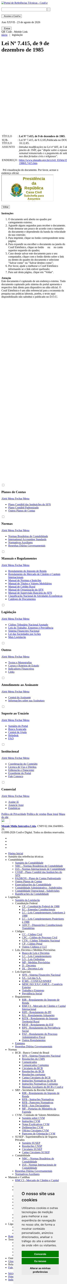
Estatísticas (14, 808)
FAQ (11, 738)
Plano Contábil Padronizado (23, 507)
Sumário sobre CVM (33, 1118)
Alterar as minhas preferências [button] (40, 1270)
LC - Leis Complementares (36, 956)
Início (11, 1273)
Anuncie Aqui (16, 805)
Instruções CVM (31, 1121)
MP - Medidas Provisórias (36, 962)
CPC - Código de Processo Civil (39, 937)
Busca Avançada (17, 729)
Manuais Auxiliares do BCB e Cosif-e (42, 1086)
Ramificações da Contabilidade (32, 893)
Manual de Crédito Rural (21, 586)
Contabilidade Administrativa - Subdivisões (38, 887)
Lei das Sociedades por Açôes (24, 633)
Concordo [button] (40, 1254)
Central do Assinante (19, 697)
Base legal (52, 814)
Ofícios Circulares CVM (35, 1130)
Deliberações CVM (32, 1127)
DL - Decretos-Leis (32, 968)
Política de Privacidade (13, 814)
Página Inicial (15, 853)
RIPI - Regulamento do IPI (36, 1012)
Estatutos (20, 1043)
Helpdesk (13, 735)
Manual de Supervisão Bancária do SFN (30, 592)
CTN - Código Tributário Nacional (41, 940)
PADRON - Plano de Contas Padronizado (38, 878)
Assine (11, 16)
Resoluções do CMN (33, 1058)
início (4, 34)
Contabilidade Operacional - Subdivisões (37, 890)
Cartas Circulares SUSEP (36, 1152)
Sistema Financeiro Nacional (23, 630)
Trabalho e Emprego (33, 990)
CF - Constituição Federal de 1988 (40, 906)
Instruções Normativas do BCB (39, 1080)
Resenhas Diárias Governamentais (26, 545)
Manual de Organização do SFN (25, 589)
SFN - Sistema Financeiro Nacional (41, 974)
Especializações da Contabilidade (33, 884)
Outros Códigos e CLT (34, 946)
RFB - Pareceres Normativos (37, 1102)
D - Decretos (29, 965)
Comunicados (29, 1062)
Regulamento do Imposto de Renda (27, 571)
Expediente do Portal (19, 773)
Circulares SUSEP (32, 1149)
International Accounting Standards (27, 539)
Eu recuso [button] (40, 1261)
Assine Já (13, 801)
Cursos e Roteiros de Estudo (23, 665)
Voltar (5, 207)
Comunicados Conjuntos (35, 1065)
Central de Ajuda (17, 732)
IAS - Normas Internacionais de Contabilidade (40, 869)
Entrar (6, 28)
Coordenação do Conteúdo (22, 763)
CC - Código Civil (32, 934)
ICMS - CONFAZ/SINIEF (36, 981)
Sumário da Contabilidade (29, 862)
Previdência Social (32, 993)
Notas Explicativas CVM (35, 1124)
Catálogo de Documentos (22, 599)
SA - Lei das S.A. (31, 977)
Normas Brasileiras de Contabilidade (28, 536)
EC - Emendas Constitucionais (38, 909)
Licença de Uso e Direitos (22, 766)
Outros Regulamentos (34, 1040)
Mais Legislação (17, 637)
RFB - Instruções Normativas (38, 1099)
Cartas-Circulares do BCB (36, 1077)
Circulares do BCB (32, 1068)
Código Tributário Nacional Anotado (28, 624)
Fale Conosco (15, 776)
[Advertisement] (33, 96)
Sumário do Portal (18, 725)
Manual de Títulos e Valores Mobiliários (30, 583)
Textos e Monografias (20, 662)
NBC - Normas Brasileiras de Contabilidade (39, 865)
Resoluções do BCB (33, 1071)
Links (11, 671)
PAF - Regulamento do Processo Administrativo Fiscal (39, 1036)
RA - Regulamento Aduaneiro (38, 1015)
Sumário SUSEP (31, 1142)
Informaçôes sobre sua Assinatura (26, 700)
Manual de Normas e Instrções (24, 580)
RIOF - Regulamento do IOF (38, 1024)
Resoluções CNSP (32, 1146)
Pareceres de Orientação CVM (38, 1133)
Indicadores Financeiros (21, 668)
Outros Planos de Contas (21, 510)
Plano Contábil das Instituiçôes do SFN (29, 504)
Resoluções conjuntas (33, 1074)
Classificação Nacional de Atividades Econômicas (35, 595)
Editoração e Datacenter (21, 770)
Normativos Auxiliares (20, 542)
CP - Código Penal (32, 943)
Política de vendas (36, 814)
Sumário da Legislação (27, 900)
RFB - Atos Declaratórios (36, 1105)
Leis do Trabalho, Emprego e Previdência (30, 627)
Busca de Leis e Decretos (35, 953)
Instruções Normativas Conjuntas (40, 1083)
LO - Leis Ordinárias (33, 959)
